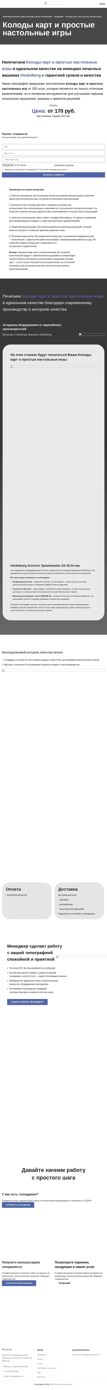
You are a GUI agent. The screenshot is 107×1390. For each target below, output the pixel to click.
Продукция (64, 1283)
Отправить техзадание (18, 1205)
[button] (27, 1002)
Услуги (40, 1359)
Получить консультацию (19, 1283)
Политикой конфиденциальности (53, 169)
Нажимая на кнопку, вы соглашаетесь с (36, 169)
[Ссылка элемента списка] (18, 1371)
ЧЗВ (39, 1372)
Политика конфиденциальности (86, 1354)
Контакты (41, 1377)
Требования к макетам (47, 1368)
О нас (39, 1364)
